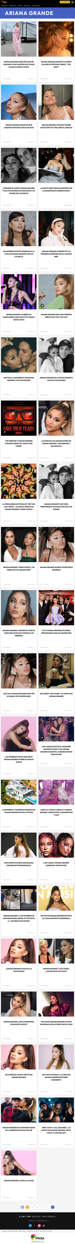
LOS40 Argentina (7, 78)
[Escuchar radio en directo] (61, 2)
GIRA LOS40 (27, 5)
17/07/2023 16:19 (31, 205)
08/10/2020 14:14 (31, 773)
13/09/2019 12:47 (68, 1144)
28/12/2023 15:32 (31, 142)
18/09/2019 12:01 (31, 1144)
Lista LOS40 (4, 5)
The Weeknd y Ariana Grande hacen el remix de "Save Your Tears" (19, 443)
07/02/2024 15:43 (31, 78)
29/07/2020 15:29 (68, 826)
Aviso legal (4, 1231)
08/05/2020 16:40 (31, 932)
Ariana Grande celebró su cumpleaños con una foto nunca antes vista (19, 317)
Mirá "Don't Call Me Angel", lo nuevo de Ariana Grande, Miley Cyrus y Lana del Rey (56, 1130)
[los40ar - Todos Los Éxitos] (4, 2)
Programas (12, 5)
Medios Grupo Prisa (38, 1241)
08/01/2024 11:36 (68, 78)
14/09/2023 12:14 (68, 142)
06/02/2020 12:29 (31, 1091)
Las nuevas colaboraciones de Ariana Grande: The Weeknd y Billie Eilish (56, 443)
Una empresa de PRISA (37, 1237)
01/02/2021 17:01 (31, 647)
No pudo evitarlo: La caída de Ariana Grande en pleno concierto (56, 1077)
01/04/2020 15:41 (68, 985)
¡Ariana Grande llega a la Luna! (19, 1180)
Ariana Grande (29, 13)
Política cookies (22, 1231)
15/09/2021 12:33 (31, 268)
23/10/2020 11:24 (68, 710)
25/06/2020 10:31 (31, 879)
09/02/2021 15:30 (68, 584)
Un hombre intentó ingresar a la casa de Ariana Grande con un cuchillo (19, 254)
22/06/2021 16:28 (68, 331)
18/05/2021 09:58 (68, 394)
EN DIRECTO (66, 2)
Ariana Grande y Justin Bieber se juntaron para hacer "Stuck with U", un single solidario (19, 918)
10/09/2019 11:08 (31, 1197)
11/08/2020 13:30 (68, 763)
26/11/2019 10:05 (68, 1091)
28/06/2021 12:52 (31, 331)
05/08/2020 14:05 (31, 826)
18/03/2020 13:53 (68, 1038)
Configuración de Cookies (32, 1231)
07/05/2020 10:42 (68, 932)
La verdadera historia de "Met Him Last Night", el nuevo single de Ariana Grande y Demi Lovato (18, 506)
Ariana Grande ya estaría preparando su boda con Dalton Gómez (56, 506)
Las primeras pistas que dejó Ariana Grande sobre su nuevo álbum (19, 759)
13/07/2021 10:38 (68, 268)
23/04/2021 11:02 (31, 457)
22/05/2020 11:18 (68, 879)
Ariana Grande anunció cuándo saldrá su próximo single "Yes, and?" (56, 64)
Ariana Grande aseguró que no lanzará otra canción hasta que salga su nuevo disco (19, 64)
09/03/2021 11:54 (31, 584)
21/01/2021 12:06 (68, 647)
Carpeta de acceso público (45, 1231)
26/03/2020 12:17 (31, 1038)
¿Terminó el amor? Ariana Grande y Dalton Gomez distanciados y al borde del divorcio (18, 190)
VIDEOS (20, 5)
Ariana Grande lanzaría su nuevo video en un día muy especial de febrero (19, 633)
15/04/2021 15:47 (31, 521)
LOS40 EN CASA (36, 5)
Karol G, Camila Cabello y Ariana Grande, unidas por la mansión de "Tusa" (56, 812)
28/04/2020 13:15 (31, 985)
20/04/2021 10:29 (68, 457)
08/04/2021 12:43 (68, 521)
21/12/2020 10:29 (31, 710)
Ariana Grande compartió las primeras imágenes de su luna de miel (56, 254)
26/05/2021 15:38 (31, 394)
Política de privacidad (13, 1231)
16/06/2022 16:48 (68, 205)
